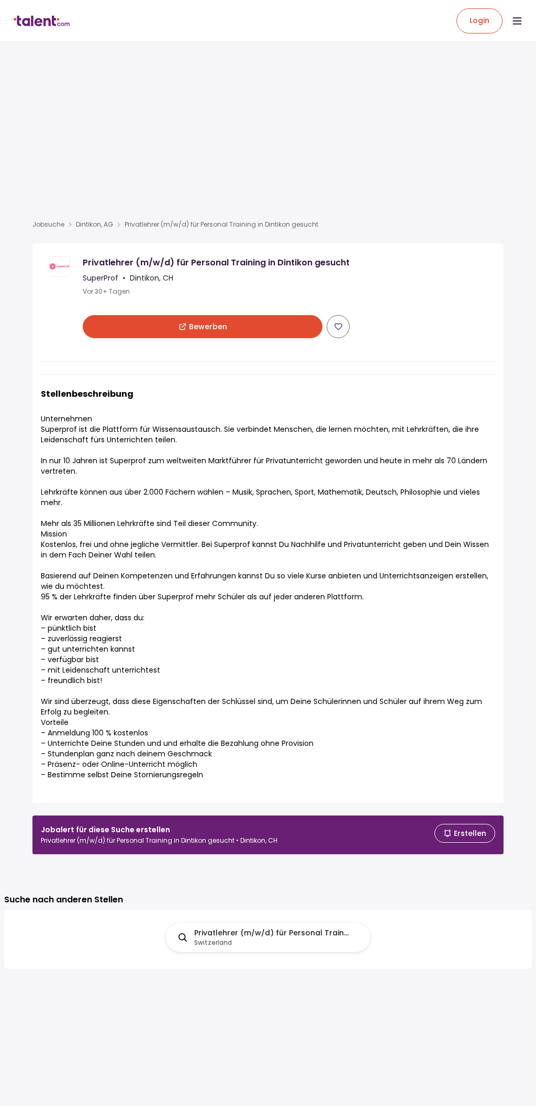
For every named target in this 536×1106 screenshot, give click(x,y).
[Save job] (338, 326)
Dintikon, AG (94, 224)
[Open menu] (517, 21)
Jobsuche (48, 224)
